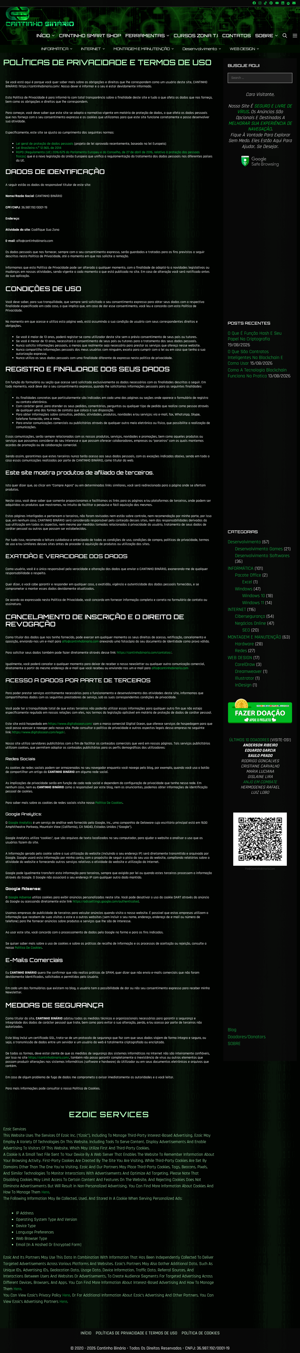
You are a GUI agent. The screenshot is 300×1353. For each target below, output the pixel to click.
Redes (241, 651)
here (45, 1192)
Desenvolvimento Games (259, 549)
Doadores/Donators (247, 1037)
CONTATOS (236, 35)
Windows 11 (253, 603)
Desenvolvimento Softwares (262, 556)
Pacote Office (248, 575)
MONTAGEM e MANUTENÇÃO (142, 49)
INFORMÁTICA (54, 49)
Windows (243, 589)
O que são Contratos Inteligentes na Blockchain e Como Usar (255, 357)
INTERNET (91, 49)
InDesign (243, 685)
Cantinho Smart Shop (90, 35)
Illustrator (244, 678)
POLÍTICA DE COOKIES (201, 1333)
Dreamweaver (248, 672)
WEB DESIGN (242, 49)
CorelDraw (245, 665)
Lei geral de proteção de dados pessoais (44, 143)
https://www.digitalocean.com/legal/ (38, 732)
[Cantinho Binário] (39, 16)
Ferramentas (145, 35)
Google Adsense (19, 897)
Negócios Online (250, 623)
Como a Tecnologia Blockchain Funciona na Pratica (257, 373)
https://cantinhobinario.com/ (48, 1057)
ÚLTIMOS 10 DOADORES (249, 740)
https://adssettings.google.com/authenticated (106, 901)
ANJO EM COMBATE (260, 782)
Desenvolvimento (200, 49)
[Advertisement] (260, 245)
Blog (232, 1030)
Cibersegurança (250, 616)
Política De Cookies (109, 803)
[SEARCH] (285, 35)
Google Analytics (20, 822)
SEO (246, 630)
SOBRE (264, 35)
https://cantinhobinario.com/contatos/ (144, 652)
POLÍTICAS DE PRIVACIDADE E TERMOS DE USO (136, 1333)
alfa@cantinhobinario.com (80, 641)
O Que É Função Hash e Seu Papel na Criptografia (255, 336)
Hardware (244, 644)
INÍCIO (43, 35)
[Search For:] (260, 77)
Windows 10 (253, 596)
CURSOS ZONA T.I (196, 35)
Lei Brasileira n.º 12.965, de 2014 (38, 148)
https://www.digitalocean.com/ (70, 723)
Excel (247, 582)
